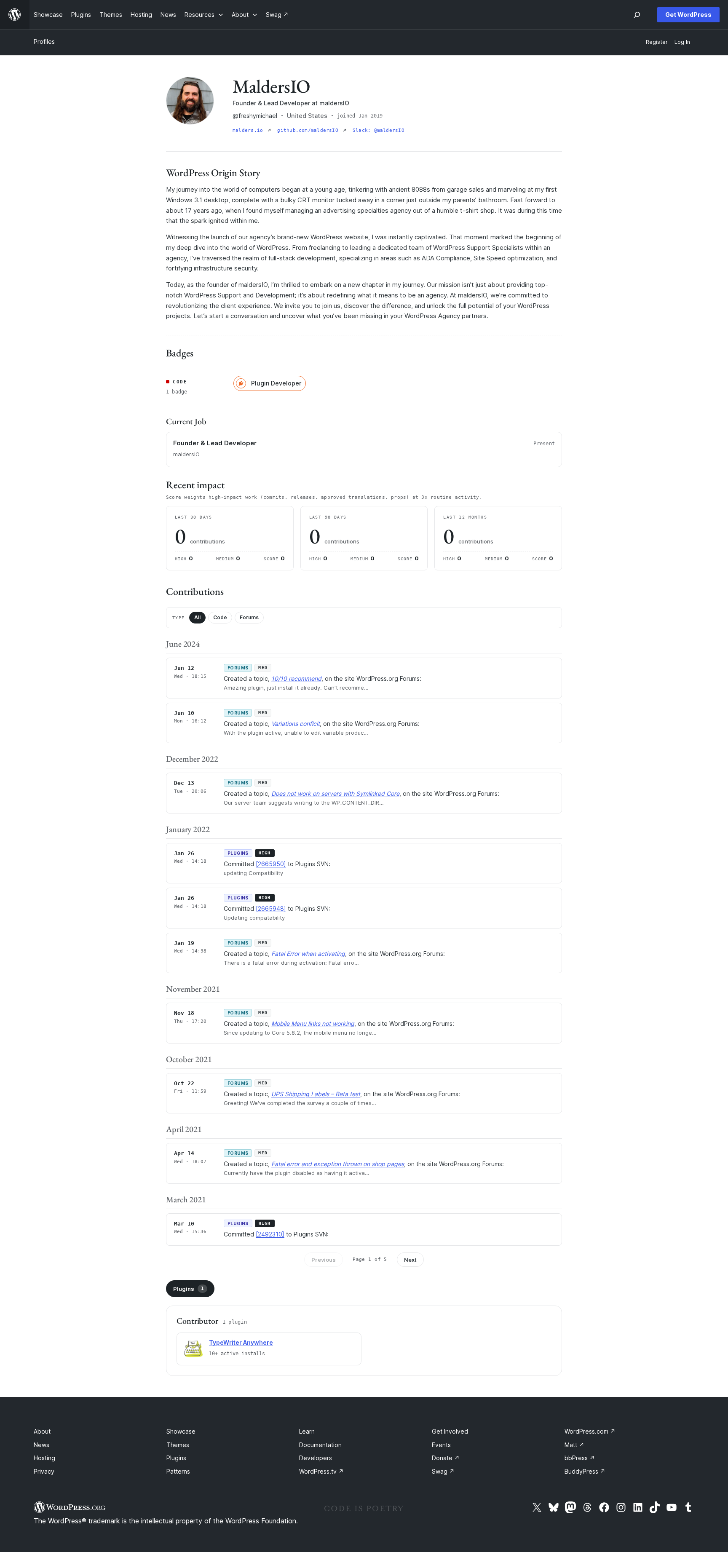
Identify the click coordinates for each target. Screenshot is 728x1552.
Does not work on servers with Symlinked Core (335, 793)
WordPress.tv (321, 1471)
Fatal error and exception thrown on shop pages (337, 1163)
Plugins (188, 1288)
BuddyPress (585, 1471)
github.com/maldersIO (309, 130)
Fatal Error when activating (308, 953)
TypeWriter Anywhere (241, 1342)
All (197, 617)
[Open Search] (637, 14)
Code (220, 617)
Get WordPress (688, 14)
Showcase (180, 1431)
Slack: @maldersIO (378, 130)
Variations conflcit (295, 723)
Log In (682, 42)
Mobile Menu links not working (312, 1023)
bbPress (580, 1457)
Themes (177, 1444)
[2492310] (270, 1234)
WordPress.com (590, 1431)
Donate (446, 1457)
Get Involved (450, 1431)
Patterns (178, 1471)
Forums (249, 617)
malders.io (249, 130)
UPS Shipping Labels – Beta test (315, 1093)
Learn (307, 1431)
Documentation (320, 1444)
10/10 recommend (296, 678)
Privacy (44, 1471)
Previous (323, 1259)
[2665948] (271, 908)
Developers (315, 1457)
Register (657, 42)
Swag (443, 1471)
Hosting (44, 1457)
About (42, 1431)
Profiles (44, 41)
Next (410, 1259)
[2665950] (271, 863)
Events (441, 1444)
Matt (574, 1444)
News (41, 1444)
